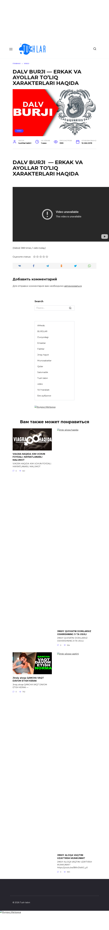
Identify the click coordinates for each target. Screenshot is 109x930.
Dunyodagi (42, 337)
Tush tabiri (42, 378)
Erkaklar (41, 343)
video (19, 131)
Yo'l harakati (43, 390)
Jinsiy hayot (43, 354)
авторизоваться (73, 286)
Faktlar (41, 349)
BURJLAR (42, 331)
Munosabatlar (44, 360)
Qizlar (40, 366)
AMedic (41, 325)
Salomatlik (42, 372)
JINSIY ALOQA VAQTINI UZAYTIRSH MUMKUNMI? (71, 856)
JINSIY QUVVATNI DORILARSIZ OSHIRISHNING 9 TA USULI (74, 632)
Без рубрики (44, 395)
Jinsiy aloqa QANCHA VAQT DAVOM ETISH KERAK (28, 679)
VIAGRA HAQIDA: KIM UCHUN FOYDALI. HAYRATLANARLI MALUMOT (29, 457)
